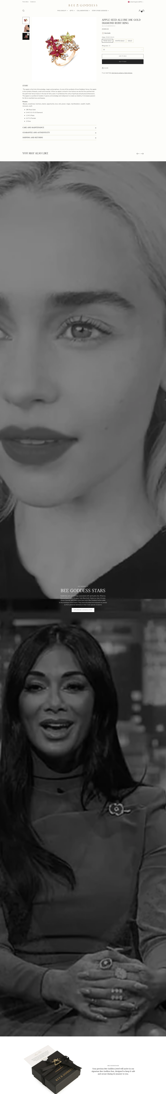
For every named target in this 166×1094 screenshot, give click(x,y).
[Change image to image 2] (25, 28)
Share (106, 68)
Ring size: (106, 46)
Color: (108, 37)
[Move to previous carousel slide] (138, 153)
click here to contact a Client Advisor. (122, 73)
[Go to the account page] (139, 10)
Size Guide (107, 33)
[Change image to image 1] (25, 20)
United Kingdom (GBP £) (136, 2)
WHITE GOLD (119, 41)
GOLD (130, 41)
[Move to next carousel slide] (142, 153)
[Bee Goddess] (83, 5)
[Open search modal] (23, 10)
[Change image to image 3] (25, 36)
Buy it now (122, 61)
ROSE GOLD (107, 41)
